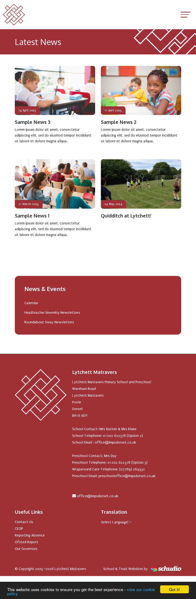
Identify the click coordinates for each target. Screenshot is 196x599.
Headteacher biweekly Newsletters (52, 312)
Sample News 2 (118, 122)
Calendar (31, 303)
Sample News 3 (32, 122)
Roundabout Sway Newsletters (49, 322)
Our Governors (26, 549)
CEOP (19, 528)
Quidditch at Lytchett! (126, 215)
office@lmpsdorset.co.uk (97, 496)
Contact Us (24, 522)
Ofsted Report (26, 542)
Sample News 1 (32, 215)
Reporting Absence (30, 535)
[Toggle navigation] (185, 14)
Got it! (174, 589)
